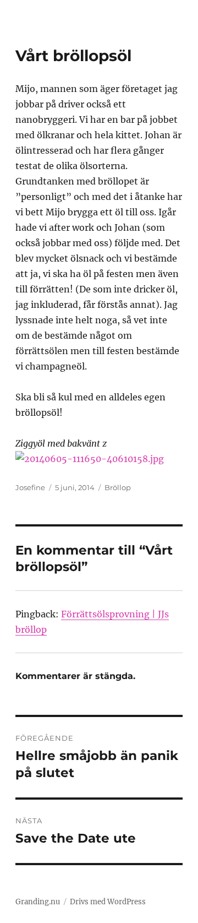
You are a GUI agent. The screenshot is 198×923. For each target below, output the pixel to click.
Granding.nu (37, 901)
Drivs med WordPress (108, 901)
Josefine (30, 487)
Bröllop (118, 487)
